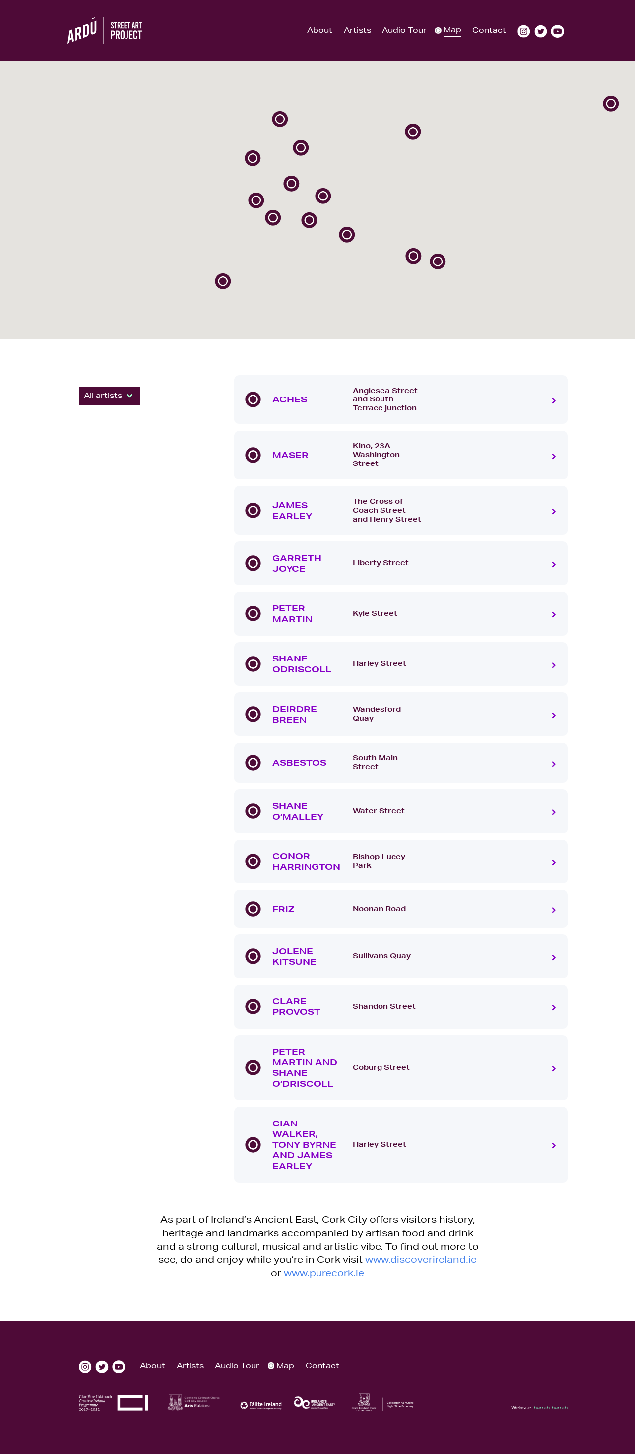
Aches (289, 399)
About (319, 30)
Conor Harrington (306, 861)
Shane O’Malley (297, 811)
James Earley (292, 510)
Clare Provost (296, 1006)
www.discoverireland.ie (421, 1259)
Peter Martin (292, 613)
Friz (283, 909)
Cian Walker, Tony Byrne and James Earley (304, 1144)
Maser (290, 455)
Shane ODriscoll (301, 663)
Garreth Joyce (296, 563)
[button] (280, 119)
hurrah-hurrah (551, 1407)
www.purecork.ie (324, 1272)
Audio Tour (404, 30)
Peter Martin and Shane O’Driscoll (304, 1067)
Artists (357, 30)
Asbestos (299, 762)
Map (452, 29)
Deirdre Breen (294, 714)
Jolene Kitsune (294, 956)
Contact (489, 30)
